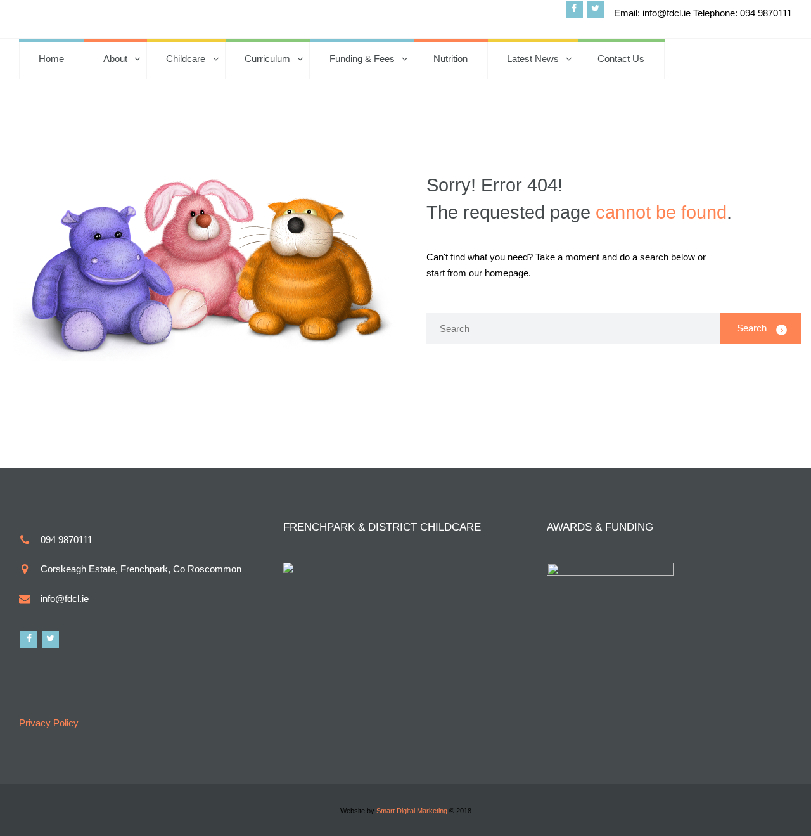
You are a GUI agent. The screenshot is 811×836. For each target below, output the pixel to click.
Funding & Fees (362, 58)
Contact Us (620, 58)
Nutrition (450, 58)
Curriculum (267, 58)
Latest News (533, 58)
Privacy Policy (49, 722)
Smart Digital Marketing (411, 810)
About (115, 58)
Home (51, 58)
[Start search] (760, 328)
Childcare (185, 58)
